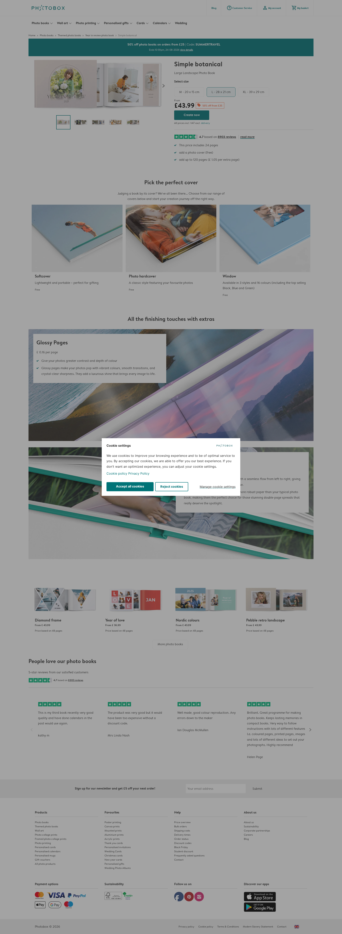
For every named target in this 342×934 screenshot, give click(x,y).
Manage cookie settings (218, 487)
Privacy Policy (138, 473)
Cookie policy (116, 473)
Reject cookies (171, 486)
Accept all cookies (130, 486)
